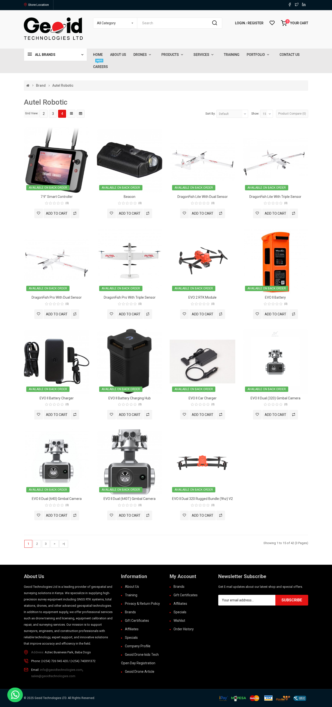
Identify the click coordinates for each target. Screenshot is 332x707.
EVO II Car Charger (203, 398)
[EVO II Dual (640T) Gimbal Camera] (129, 462)
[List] (71, 114)
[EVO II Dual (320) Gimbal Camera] (275, 361)
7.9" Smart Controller (57, 197)
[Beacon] (129, 159)
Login (240, 23)
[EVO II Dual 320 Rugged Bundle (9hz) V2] (202, 462)
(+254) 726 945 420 (54, 661)
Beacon (129, 197)
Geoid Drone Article (139, 671)
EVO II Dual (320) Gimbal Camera (275, 398)
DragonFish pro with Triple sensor (130, 297)
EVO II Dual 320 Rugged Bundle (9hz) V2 (202, 499)
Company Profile (137, 646)
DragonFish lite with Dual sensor (202, 197)
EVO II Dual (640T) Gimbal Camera (130, 499)
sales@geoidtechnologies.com (53, 676)
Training (131, 595)
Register (255, 23)
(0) (67, 203)
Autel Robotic (62, 85)
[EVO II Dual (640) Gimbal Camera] (56, 462)
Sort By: (210, 113)
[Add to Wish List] (38, 213)
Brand (41, 85)
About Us (132, 587)
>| (63, 544)
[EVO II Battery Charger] (56, 361)
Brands (130, 612)
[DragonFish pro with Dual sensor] (56, 260)
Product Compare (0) (292, 113)
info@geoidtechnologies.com (61, 670)
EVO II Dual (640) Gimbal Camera (57, 499)
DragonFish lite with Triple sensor (275, 197)
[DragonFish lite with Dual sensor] (202, 159)
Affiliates (132, 629)
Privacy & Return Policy (142, 604)
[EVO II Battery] (275, 260)
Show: (255, 113)
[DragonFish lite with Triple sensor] (275, 159)
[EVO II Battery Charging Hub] (129, 361)
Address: (37, 652)
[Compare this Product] (74, 213)
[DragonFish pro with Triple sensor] (129, 260)
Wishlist (179, 621)
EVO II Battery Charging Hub (129, 398)
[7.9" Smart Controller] (56, 159)
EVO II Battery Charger (57, 398)
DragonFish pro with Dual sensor (57, 297)
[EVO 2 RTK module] (202, 260)
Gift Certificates (137, 621)
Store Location (38, 5)
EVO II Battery (275, 297)
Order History (184, 629)
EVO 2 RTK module (202, 297)
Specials (131, 638)
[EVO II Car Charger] (202, 361)
